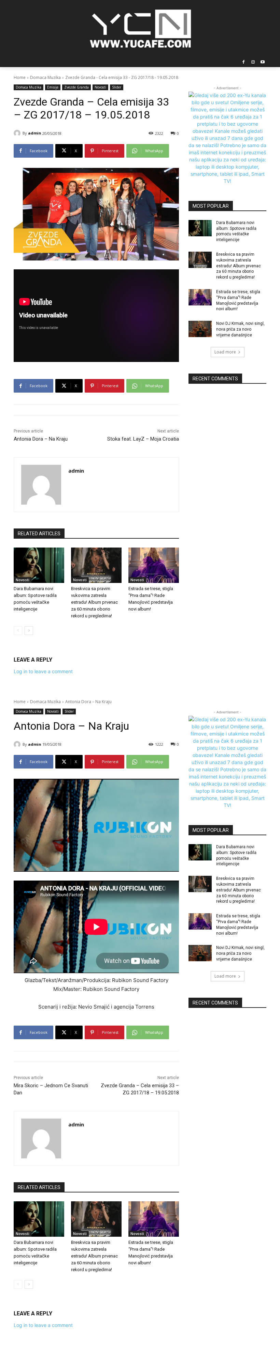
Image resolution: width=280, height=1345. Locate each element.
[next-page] (29, 630)
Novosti (100, 87)
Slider (116, 87)
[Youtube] (262, 62)
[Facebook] (244, 62)
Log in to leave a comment (43, 671)
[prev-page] (18, 630)
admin (34, 133)
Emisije (52, 87)
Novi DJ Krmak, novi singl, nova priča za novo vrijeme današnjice (240, 329)
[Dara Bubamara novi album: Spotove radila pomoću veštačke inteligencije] (39, 565)
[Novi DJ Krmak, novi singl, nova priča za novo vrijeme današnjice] (200, 329)
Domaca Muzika (45, 77)
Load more (225, 352)
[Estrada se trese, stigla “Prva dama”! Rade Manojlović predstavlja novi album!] (153, 565)
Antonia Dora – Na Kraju (41, 439)
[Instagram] (253, 62)
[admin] (18, 133)
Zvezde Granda (76, 87)
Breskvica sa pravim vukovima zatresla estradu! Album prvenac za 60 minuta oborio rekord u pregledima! (94, 602)
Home (20, 77)
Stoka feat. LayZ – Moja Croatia (143, 439)
